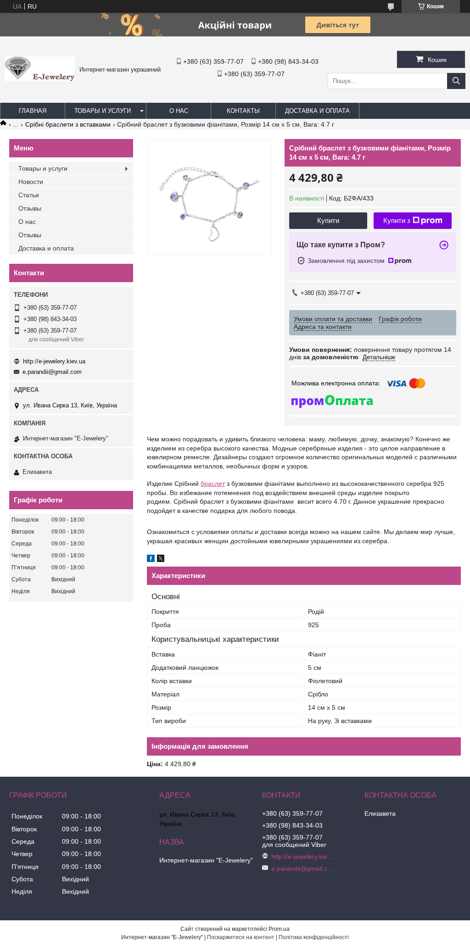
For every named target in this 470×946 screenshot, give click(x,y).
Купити (328, 220)
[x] (160, 559)
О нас (178, 110)
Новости (30, 181)
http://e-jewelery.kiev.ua (54, 361)
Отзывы (29, 208)
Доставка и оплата (317, 110)
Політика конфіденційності (314, 937)
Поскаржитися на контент (240, 937)
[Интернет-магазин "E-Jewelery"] (40, 79)
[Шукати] (456, 81)
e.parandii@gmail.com (52, 371)
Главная (32, 110)
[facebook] (151, 559)
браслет (213, 483)
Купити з (396, 220)
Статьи (28, 195)
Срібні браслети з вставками (68, 124)
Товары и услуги (102, 110)
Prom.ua (279, 929)
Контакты (243, 110)
